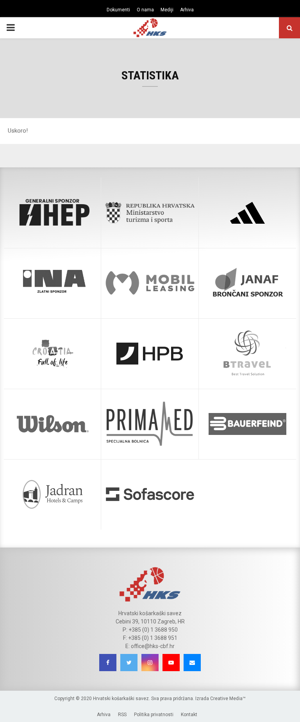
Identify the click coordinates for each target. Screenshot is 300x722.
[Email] (192, 662)
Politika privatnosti (153, 714)
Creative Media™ (228, 698)
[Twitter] (129, 662)
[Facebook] (107, 662)
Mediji (167, 10)
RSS (122, 714)
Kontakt (189, 714)
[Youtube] (171, 662)
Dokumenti (118, 10)
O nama (145, 10)
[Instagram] (150, 662)
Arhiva (187, 10)
